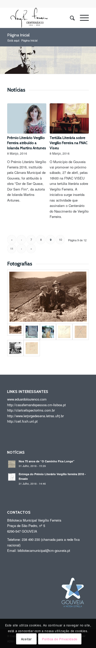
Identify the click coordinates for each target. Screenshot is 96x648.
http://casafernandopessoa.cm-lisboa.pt (36, 404)
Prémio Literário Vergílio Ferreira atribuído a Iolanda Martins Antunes (26, 142)
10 (60, 239)
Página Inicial (18, 35)
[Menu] (82, 17)
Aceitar (26, 639)
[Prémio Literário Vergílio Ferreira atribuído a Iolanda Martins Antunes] (26, 118)
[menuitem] (70, 17)
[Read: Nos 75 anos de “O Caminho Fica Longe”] (11, 464)
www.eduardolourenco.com (27, 399)
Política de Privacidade (60, 639)
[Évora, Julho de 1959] (15, 348)
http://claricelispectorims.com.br (31, 410)
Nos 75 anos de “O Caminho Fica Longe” (46, 461)
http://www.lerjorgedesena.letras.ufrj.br (35, 415)
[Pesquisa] (70, 17)
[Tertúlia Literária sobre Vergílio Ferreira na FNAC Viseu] (69, 118)
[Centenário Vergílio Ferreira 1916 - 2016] (39, 17)
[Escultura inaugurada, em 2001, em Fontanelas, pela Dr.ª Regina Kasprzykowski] (32, 332)
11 (11, 248)
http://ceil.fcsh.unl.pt (22, 421)
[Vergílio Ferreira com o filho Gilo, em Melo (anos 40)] (48, 297)
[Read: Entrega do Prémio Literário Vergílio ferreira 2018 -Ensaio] (11, 477)
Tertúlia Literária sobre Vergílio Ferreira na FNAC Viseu (69, 142)
